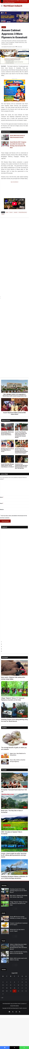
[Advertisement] (14, 24)
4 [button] (1, 648)
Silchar (3, 214)
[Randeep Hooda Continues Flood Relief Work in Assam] (7, 443)
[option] (14, 226)
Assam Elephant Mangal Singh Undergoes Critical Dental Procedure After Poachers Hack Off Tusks (14, 229)
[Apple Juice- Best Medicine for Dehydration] (5, 755)
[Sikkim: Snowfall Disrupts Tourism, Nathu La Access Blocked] (5, 953)
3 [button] (1, 646)
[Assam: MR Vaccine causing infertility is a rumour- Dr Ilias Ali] (5, 918)
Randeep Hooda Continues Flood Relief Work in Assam (7, 450)
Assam (7, 212)
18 (6, 988)
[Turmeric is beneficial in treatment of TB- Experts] (5, 925)
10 (2, 985)
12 (10, 985)
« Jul (2, 997)
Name (1, 497)
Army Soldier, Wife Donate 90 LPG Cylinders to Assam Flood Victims (7, 433)
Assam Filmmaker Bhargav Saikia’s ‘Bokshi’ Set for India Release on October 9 (7, 465)
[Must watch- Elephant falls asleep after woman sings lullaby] (5, 897)
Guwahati (15, 212)
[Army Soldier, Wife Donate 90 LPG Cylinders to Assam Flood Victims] (7, 427)
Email (1, 503)
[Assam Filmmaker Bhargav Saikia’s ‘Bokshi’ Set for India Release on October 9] (7, 459)
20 (14, 988)
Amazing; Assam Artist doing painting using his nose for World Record (18, 890)
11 (6, 985)
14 (18, 985)
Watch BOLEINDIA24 (14, 181)
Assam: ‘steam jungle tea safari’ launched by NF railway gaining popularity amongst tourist (13, 855)
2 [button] (1, 644)
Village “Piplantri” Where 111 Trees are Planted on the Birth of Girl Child (18, 903)
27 (14, 991)
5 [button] (1, 651)
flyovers (11, 212)
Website (2, 509)
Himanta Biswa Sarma (23, 212)
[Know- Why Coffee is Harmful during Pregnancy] (5, 762)
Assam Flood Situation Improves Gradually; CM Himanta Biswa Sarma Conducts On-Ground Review (21, 434)
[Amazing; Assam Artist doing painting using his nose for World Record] (5, 891)
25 (6, 991)
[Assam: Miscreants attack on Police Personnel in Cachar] (5, 137)
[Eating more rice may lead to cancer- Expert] (5, 931)
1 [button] (1, 641)
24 (3, 991)
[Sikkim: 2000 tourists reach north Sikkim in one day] (5, 960)
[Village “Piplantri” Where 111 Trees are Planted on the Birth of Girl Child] (5, 904)
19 (10, 988)
